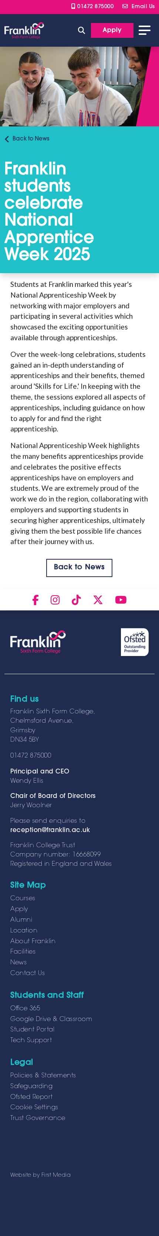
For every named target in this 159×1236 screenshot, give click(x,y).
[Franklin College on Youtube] (121, 599)
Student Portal (32, 1030)
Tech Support (31, 1041)
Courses (22, 899)
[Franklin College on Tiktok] (76, 599)
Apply (19, 909)
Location (23, 931)
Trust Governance (37, 1118)
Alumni (21, 920)
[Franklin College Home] (24, 30)
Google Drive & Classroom (51, 1020)
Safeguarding (31, 1087)
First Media (56, 1175)
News (31, 139)
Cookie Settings (34, 1108)
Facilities (22, 952)
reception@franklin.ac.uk (50, 831)
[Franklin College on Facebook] (35, 599)
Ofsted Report (31, 1097)
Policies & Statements (43, 1076)
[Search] (81, 30)
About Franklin (32, 942)
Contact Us (27, 974)
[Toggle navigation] (144, 30)
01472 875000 (94, 7)
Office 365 (25, 1009)
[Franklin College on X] (98, 599)
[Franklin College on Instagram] (55, 599)
